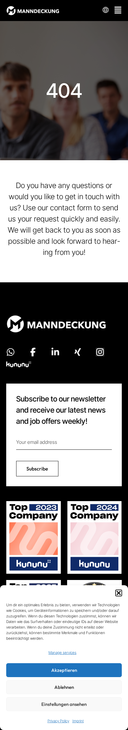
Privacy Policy (58, 721)
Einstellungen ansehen (64, 704)
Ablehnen (64, 687)
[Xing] (77, 352)
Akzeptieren (64, 670)
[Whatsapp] (10, 352)
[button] (119, 593)
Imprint (78, 721)
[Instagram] (100, 352)
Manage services (62, 652)
